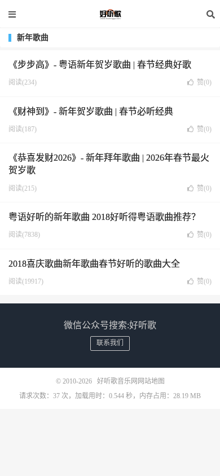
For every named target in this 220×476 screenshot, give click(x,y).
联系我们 (110, 343)
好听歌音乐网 (110, 14)
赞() (204, 82)
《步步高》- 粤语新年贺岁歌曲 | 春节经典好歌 (99, 64)
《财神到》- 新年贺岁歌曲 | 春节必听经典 (90, 111)
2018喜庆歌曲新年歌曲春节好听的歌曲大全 (94, 263)
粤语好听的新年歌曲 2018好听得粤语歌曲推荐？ (104, 217)
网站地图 (151, 381)
